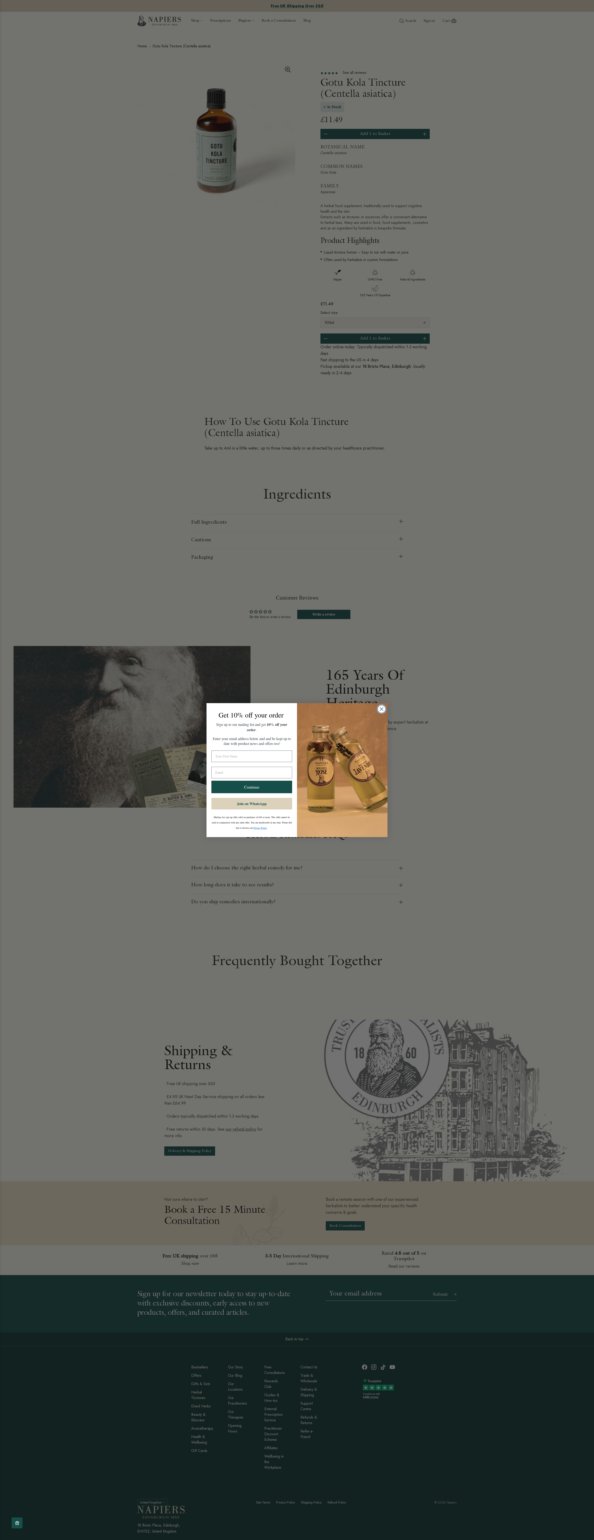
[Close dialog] (382, 709)
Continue (251, 787)
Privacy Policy (260, 827)
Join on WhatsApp (252, 803)
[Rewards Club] (17, 1522)
